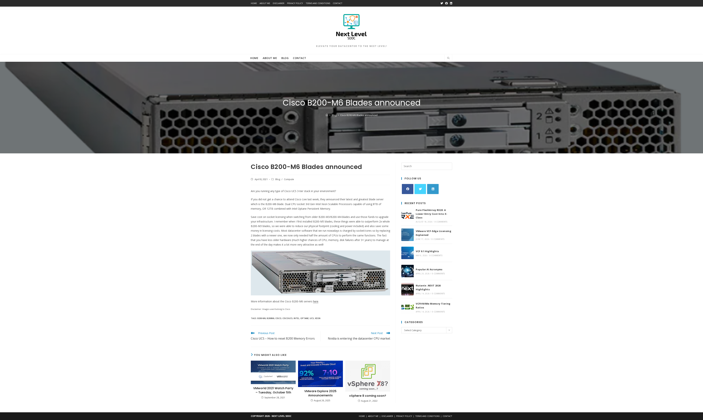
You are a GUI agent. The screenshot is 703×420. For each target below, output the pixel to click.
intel (296, 318)
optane (304, 318)
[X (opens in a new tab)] (441, 3)
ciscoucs (287, 318)
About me (265, 3)
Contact (337, 3)
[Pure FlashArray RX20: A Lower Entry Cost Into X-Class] (407, 215)
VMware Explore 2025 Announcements (320, 393)
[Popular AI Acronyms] (407, 271)
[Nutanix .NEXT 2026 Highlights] (407, 289)
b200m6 (270, 318)
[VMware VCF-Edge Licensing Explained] (407, 235)
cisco (278, 318)
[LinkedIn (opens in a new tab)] (450, 3)
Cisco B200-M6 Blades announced (358, 115)
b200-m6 (261, 318)
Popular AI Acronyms (429, 269)
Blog (277, 179)
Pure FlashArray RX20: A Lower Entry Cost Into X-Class (431, 213)
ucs (312, 318)
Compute (289, 179)
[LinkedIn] (433, 189)
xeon (317, 318)
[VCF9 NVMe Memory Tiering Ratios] (407, 307)
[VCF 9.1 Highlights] (407, 253)
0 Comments (441, 221)
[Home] (327, 115)
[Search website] (448, 58)
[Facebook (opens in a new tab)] (446, 3)
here (315, 301)
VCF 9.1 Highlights (427, 251)
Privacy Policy (295, 3)
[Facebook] (407, 189)
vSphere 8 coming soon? (367, 396)
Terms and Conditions (318, 3)
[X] (420, 189)
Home (254, 3)
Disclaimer (278, 3)
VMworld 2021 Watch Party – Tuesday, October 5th (273, 390)
